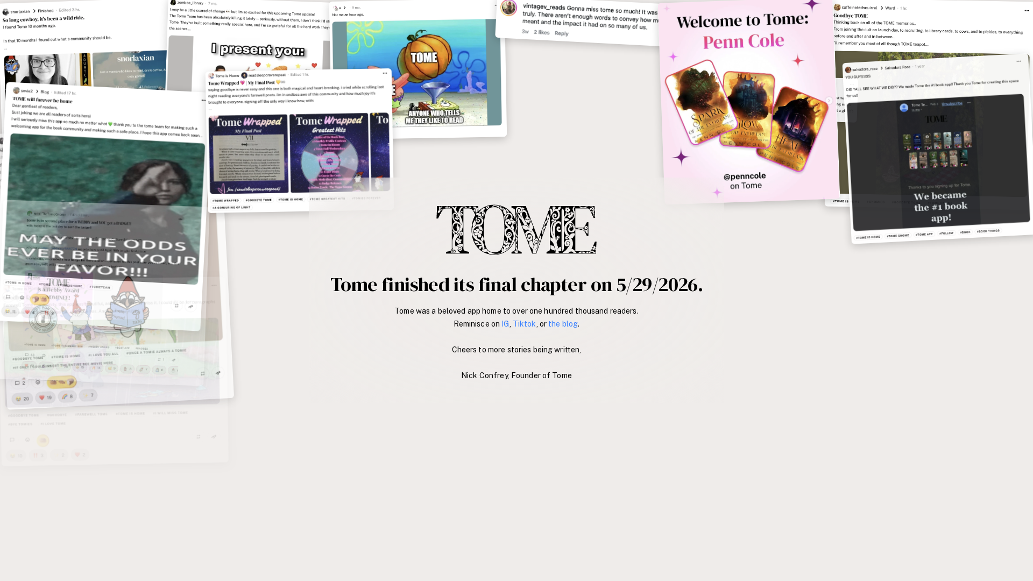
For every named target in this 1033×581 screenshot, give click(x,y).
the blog (563, 324)
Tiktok (524, 324)
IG (505, 324)
